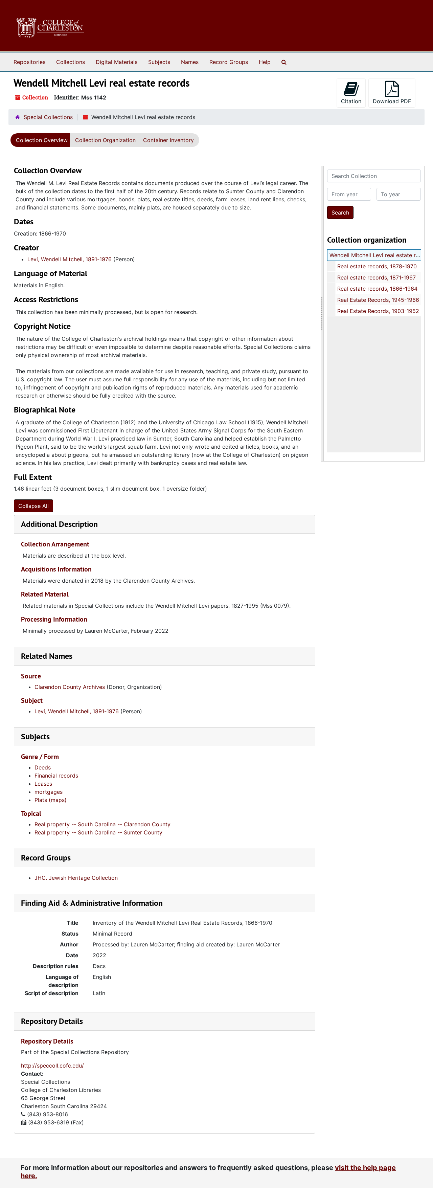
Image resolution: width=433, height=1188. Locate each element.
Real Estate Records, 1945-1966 (378, 299)
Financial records (56, 775)
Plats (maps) (51, 800)
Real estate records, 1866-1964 (377, 288)
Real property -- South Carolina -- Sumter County (98, 832)
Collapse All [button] (33, 505)
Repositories (29, 62)
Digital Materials (116, 62)
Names (190, 62)
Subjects (159, 62)
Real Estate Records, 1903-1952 (378, 311)
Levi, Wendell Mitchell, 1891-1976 (69, 259)
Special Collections (48, 117)
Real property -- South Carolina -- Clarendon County (102, 824)
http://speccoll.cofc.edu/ (52, 1065)
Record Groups (228, 62)
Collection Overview (42, 140)
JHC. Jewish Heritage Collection (76, 877)
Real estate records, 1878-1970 (377, 266)
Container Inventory (168, 140)
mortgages (49, 791)
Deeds (43, 767)
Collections (70, 62)
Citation (351, 101)
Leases (43, 783)
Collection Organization (105, 140)
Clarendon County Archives (70, 686)
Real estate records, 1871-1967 (376, 277)
